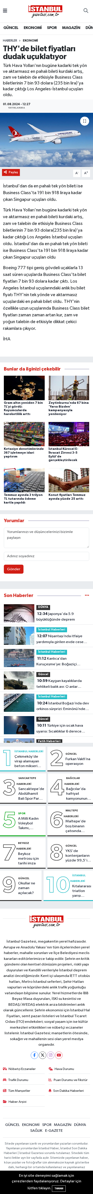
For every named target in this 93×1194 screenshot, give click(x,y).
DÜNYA (43, 607)
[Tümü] (87, 595)
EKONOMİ (33, 28)
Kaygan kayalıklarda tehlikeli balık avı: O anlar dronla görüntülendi (59, 684)
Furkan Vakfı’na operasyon (77, 761)
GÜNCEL (10, 28)
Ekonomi (30, 40)
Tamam (58, 1188)
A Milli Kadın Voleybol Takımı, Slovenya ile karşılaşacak (28, 824)
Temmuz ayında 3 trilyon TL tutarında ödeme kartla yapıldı (23, 498)
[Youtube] (59, 1055)
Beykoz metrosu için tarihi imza (28, 859)
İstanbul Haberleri (51, 629)
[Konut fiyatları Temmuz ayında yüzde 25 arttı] (69, 480)
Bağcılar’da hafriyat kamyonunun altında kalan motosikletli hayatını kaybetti (77, 794)
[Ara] (86, 11)
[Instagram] (50, 1055)
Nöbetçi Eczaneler (22, 1069)
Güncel (43, 674)
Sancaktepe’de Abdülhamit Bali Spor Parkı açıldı (31, 794)
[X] (42, 1055)
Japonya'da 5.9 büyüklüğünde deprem (55, 617)
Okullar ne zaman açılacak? (26, 888)
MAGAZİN (71, 28)
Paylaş (13, 172)
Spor (22, 813)
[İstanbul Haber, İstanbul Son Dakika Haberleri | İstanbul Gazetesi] (45, 11)
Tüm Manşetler (19, 1090)
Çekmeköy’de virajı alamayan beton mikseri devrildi (26, 762)
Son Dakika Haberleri (68, 1090)
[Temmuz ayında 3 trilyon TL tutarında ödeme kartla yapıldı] (24, 480)
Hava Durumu (64, 1069)
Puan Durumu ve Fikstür (71, 1080)
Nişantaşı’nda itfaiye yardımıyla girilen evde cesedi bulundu (61, 639)
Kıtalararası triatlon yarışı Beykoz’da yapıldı (81, 891)
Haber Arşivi (17, 1101)
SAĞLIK (36, 1131)
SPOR (52, 28)
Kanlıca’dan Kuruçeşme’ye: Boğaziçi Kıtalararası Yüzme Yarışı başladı (56, 662)
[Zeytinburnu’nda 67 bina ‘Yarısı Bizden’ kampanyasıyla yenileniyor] (69, 388)
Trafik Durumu (18, 1080)
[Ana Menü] (5, 11)
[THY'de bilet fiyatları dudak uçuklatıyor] (46, 140)
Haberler (10, 40)
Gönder (13, 569)
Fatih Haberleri (49, 741)
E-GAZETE (54, 1131)
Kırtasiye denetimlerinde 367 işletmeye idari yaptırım (24, 452)
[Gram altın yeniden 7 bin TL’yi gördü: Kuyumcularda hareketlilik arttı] (24, 388)
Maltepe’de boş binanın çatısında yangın (75, 826)
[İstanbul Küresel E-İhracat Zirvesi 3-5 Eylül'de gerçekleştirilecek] (69, 434)
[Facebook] (34, 1055)
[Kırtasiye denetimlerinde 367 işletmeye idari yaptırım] (24, 434)
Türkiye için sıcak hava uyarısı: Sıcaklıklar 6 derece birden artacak (59, 729)
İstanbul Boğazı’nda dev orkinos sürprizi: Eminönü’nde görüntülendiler (62, 706)
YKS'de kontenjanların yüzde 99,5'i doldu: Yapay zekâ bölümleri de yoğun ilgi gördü (77, 856)
